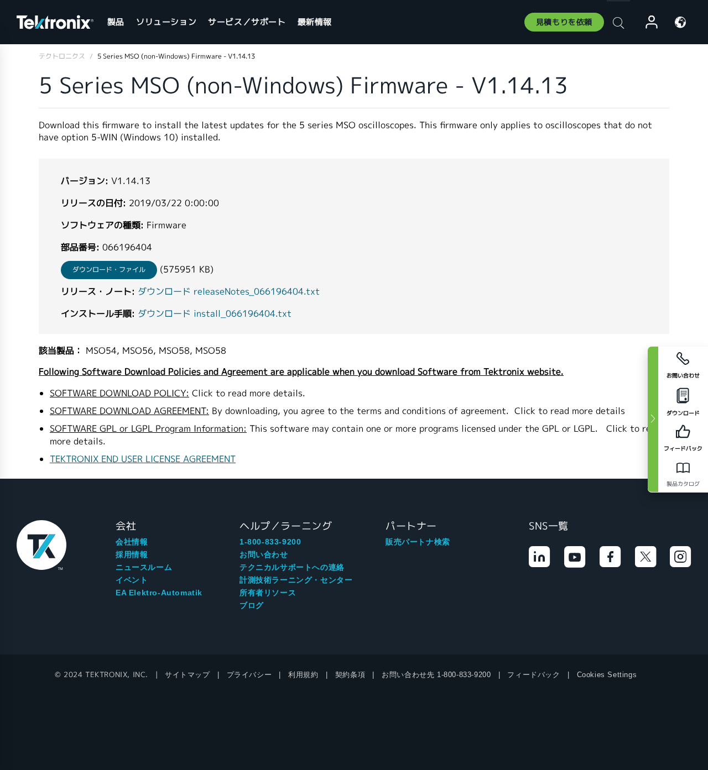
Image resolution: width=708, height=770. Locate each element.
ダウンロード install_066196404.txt (214, 313)
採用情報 (132, 554)
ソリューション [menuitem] (166, 22)
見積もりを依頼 (564, 22)
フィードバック (533, 675)
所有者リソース (268, 592)
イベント (132, 579)
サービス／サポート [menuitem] (246, 22)
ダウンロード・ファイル (108, 269)
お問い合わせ (264, 554)
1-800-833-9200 (270, 541)
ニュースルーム (144, 567)
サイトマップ (187, 675)
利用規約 (303, 675)
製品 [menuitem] (115, 22)
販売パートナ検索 (418, 541)
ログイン (647, 22)
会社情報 (132, 541)
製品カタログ (683, 484)
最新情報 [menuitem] (315, 22)
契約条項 (350, 675)
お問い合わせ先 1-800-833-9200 (436, 675)
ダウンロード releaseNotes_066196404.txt (229, 291)
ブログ (252, 605)
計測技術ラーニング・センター (296, 579)
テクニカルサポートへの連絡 (292, 567)
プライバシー (249, 675)
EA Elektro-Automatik (159, 592)
